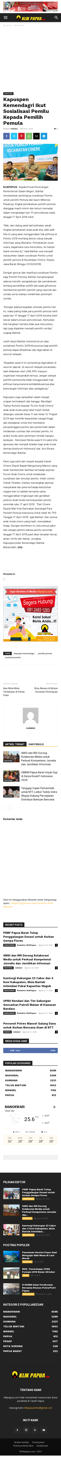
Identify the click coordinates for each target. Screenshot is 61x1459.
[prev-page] (5, 808)
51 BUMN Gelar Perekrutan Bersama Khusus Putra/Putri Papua (39, 1287)
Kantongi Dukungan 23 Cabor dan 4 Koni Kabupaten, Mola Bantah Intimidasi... (39, 1228)
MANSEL (7, 1032)
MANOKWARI (9, 945)
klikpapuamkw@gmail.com (38, 1407)
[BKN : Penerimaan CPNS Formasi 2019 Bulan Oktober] (11, 1273)
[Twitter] (14, 136)
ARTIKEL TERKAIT (15, 744)
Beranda (7, 25)
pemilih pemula (45, 653)
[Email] (36, 136)
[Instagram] (26, 1430)
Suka (52, 1050)
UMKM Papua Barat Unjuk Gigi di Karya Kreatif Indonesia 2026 (39, 776)
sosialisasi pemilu (13, 657)
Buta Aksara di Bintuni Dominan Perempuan (46, 690)
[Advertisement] (30, 60)
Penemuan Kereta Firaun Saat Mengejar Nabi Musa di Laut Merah (39, 1255)
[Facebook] (6, 136)
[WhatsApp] (29, 136)
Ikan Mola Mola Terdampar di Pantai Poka (14, 692)
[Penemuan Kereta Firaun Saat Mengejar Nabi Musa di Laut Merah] (11, 1256)
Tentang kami (38, 1442)
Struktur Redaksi (21, 1442)
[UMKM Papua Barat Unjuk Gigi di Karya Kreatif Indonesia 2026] (11, 776)
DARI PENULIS (36, 744)
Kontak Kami (42, 1445)
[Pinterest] (21, 136)
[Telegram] (44, 136)
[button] (5, 17)
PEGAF (25, 1275)
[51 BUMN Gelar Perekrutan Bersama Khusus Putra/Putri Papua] (11, 1289)
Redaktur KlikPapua (26, 945)
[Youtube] (44, 1430)
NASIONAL (19, 25)
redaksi (14, 128)
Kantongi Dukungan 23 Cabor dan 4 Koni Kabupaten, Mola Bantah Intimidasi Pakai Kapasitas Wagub (28, 982)
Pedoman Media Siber (23, 1445)
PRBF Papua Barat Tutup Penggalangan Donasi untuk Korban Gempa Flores (28, 936)
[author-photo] (30, 723)
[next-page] (10, 808)
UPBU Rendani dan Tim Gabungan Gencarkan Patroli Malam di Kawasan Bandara (29, 1004)
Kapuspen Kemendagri (24, 653)
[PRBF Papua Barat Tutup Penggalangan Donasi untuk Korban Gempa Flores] (11, 1193)
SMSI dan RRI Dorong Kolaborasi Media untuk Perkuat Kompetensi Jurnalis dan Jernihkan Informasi (27, 959)
